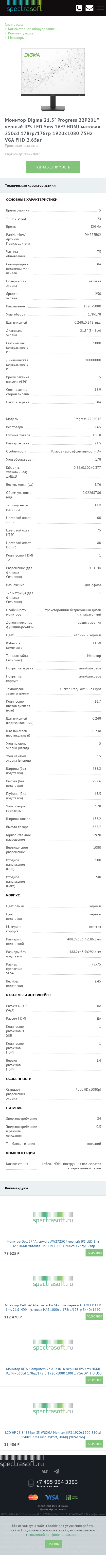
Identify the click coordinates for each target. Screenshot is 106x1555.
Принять (53, 1544)
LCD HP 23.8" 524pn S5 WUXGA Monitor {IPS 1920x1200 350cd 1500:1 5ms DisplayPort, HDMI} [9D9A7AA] (53, 1434)
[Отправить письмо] (89, 8)
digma (34, 146)
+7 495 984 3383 (57, 1482)
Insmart (62, 1509)
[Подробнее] (94, 1252)
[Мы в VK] (47, 1471)
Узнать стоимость (53, 167)
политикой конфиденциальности (54, 1534)
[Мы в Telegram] (59, 1471)
